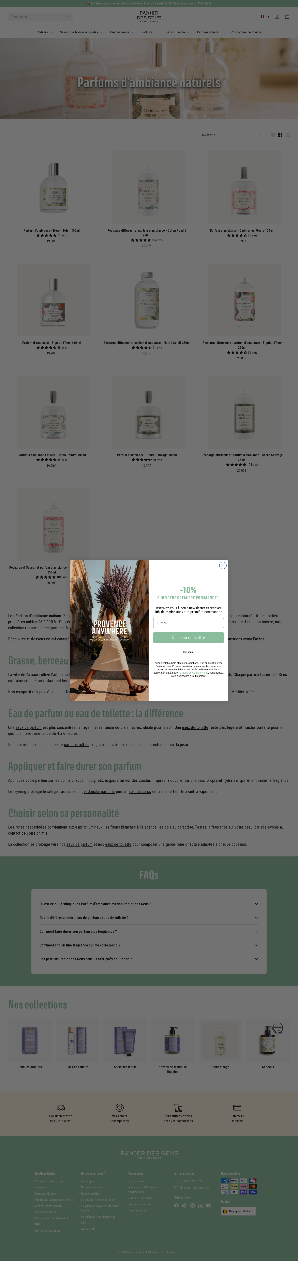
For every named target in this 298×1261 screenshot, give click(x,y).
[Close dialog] (222, 565)
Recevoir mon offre (188, 638)
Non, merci (188, 652)
